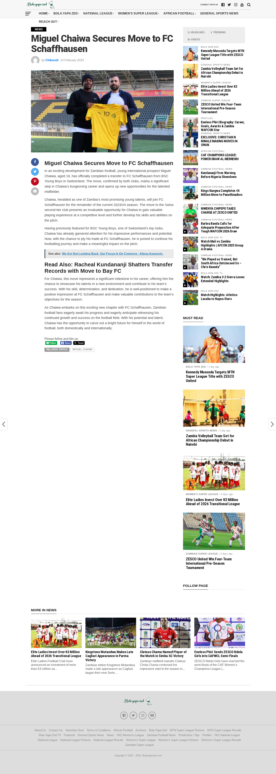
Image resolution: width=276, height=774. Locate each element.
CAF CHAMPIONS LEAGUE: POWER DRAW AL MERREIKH (220, 157)
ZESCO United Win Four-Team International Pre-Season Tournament (221, 108)
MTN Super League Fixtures (187, 730)
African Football (179, 13)
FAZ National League (227, 735)
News (110, 735)
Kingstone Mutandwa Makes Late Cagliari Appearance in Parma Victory (109, 656)
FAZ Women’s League (130, 735)
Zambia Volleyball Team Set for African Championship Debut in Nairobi (222, 72)
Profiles (207, 735)
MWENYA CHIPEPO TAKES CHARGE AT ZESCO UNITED (219, 210)
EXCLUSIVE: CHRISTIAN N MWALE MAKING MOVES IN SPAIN (219, 141)
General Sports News (219, 13)
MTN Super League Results (224, 730)
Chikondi (51, 60)
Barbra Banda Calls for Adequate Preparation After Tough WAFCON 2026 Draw (220, 227)
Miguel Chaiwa (82, 349)
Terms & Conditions (99, 730)
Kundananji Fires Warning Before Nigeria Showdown (219, 175)
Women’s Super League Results (221, 740)
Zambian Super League (202, 553)
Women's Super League (202, 494)
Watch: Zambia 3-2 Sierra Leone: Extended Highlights (223, 279)
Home (43, 13)
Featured (69, 735)
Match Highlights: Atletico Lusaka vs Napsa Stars (219, 297)
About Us (40, 730)
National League (97, 13)
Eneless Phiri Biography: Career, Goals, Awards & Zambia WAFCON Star (222, 126)
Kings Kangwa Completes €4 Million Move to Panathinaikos (221, 192)
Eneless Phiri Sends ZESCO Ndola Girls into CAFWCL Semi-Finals (218, 654)
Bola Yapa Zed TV (50, 735)
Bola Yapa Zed (66, 13)
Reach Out (48, 21)
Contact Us (56, 730)
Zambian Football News (161, 735)
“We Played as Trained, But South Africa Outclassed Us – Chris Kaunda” (221, 263)
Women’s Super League (138, 13)
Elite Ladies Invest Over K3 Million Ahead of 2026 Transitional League (219, 90)
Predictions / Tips (189, 735)
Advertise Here (75, 730)
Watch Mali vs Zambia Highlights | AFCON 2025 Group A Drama (222, 245)
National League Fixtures (75, 740)
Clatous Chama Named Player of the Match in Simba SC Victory (163, 654)
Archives (140, 730)
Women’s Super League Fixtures (178, 740)
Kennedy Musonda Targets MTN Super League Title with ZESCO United (222, 54)
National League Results (108, 740)
